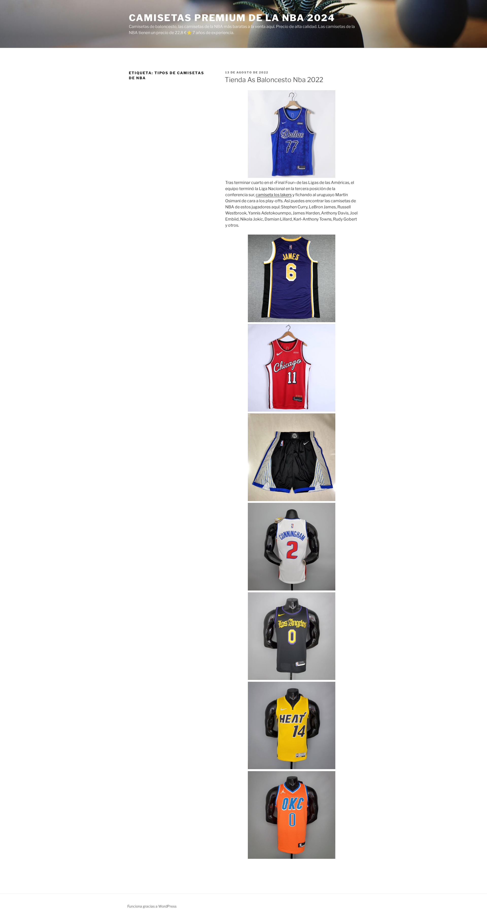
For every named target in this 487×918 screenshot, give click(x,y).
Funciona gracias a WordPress (152, 906)
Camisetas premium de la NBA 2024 (232, 17)
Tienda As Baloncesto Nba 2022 (274, 80)
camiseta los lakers (274, 194)
